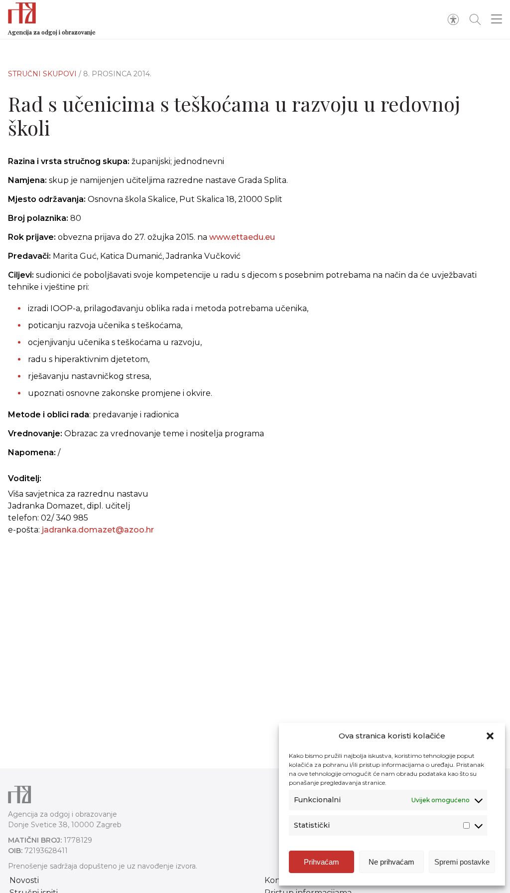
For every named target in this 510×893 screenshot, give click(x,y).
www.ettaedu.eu (242, 237)
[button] (490, 736)
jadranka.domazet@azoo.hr (98, 530)
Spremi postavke (462, 862)
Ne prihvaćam (391, 862)
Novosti (24, 880)
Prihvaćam (321, 862)
